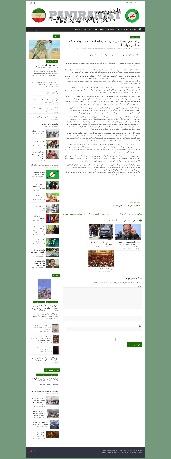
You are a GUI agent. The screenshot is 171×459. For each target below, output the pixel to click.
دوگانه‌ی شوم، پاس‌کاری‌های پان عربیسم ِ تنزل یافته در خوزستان (38, 185)
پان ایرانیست (91, 48)
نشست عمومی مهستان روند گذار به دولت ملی (44, 165)
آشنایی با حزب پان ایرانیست (83, 29)
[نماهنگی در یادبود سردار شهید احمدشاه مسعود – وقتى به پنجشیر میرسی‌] (52, 432)
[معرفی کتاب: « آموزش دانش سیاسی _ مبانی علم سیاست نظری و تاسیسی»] (55, 325)
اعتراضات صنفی (102, 48)
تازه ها (137, 37)
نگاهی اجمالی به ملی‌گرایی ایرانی (40, 241)
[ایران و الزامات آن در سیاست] (52, 215)
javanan (123, 48)
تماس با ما (133, 29)
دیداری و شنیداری (123, 29)
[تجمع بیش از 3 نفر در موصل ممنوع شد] (101, 225)
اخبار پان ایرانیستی (52, 375)
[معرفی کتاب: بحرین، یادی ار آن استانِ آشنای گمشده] (56, 347)
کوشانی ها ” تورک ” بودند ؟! (130, 214)
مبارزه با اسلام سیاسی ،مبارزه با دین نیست (45, 117)
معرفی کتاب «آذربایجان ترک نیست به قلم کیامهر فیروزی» (45, 307)
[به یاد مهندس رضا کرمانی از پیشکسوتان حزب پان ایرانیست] (54, 421)
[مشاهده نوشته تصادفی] (31, 29)
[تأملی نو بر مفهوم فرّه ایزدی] (52, 205)
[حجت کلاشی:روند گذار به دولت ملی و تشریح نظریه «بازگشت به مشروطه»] (52, 151)
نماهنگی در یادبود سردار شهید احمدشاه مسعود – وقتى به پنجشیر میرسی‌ (38, 434)
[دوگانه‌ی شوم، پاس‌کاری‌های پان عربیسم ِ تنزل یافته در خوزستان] (52, 182)
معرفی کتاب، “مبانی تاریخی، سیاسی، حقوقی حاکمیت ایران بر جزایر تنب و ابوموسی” (45, 359)
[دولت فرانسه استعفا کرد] (101, 252)
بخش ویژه (54, 302)
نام (141, 315)
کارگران (85, 48)
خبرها (132, 37)
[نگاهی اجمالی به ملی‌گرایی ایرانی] (52, 239)
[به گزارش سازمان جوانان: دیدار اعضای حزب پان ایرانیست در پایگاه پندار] (53, 410)
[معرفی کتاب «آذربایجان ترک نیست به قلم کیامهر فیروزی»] (44, 280)
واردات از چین (79, 48)
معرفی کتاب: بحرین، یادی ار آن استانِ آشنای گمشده (43, 348)
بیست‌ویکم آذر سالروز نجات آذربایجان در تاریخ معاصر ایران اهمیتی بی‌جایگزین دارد (45, 83)
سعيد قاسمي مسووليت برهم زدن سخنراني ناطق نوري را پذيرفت (129, 244)
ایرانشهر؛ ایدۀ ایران (52, 92)
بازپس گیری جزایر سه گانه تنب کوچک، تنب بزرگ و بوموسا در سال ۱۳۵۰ (38, 401)
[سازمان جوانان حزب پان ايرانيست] (139, 29)
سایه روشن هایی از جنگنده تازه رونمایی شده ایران (38, 252)
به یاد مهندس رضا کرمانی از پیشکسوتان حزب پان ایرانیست (40, 423)
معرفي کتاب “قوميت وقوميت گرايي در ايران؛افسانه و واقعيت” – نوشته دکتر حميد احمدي (41, 338)
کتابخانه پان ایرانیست (39, 302)
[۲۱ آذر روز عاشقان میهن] (44, 41)
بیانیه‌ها (102, 29)
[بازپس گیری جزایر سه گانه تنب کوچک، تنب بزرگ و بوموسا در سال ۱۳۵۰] (52, 397)
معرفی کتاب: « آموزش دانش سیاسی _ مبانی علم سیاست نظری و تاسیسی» (41, 327)
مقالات (96, 29)
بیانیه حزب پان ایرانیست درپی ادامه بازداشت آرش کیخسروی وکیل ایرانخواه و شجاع (38, 229)
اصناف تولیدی (109, 48)
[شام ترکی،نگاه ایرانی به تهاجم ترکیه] (52, 141)
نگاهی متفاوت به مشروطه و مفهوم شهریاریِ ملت (39, 263)
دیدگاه (139, 286)
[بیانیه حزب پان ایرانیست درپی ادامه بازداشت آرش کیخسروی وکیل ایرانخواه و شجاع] (52, 226)
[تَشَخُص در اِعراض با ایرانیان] (52, 194)
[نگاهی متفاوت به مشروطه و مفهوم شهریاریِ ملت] (52, 260)
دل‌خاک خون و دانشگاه (38, 131)
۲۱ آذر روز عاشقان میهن (47, 65)
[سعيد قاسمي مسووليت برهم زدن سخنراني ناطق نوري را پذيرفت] (128, 225)
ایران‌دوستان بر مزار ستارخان (49, 124)
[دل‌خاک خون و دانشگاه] (52, 130)
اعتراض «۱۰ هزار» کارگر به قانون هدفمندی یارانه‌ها (123, 205)
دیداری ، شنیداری (41, 375)
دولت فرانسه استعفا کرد (104, 268)
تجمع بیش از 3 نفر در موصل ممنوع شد (101, 242)
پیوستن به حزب (110, 29)
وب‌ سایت (139, 337)
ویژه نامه (49, 61)
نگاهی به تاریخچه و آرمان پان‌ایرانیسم (39, 173)
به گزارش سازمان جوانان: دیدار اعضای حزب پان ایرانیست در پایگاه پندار (38, 413)
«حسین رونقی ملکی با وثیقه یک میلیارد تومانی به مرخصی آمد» (87, 214)
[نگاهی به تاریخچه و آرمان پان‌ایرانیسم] (52, 171)
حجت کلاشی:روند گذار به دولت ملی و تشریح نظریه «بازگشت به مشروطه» (38, 155)
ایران (96, 48)
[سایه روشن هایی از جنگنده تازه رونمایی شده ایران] (52, 249)
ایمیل (140, 326)
